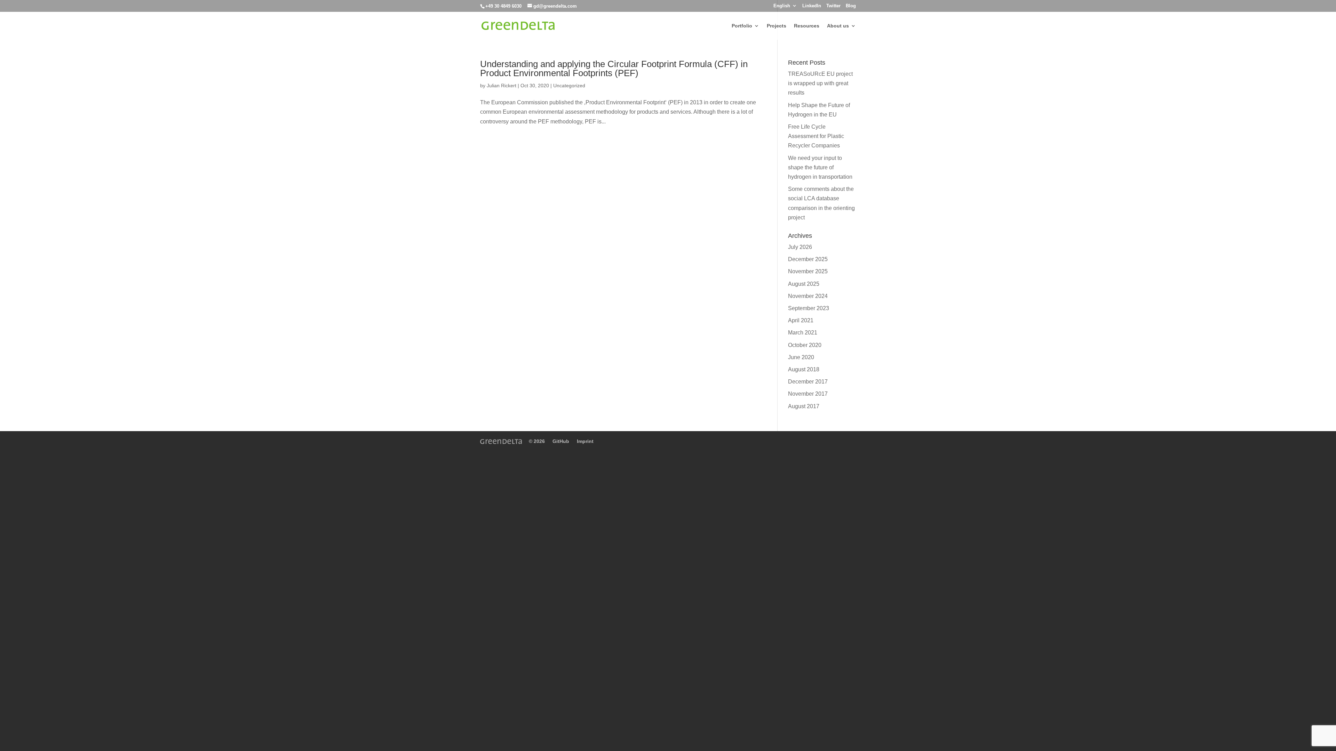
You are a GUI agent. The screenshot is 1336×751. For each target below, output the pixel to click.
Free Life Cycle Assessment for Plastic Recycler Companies (816, 136)
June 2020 (801, 357)
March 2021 (802, 333)
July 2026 (800, 247)
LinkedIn (811, 5)
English (781, 5)
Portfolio (742, 26)
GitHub (560, 441)
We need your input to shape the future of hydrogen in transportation (820, 167)
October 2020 (804, 345)
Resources (806, 26)
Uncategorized (569, 85)
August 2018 (803, 369)
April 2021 (800, 320)
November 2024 (808, 296)
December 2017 (808, 382)
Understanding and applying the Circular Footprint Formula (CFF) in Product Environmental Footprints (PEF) (614, 68)
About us (838, 26)
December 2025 (808, 259)
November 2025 (808, 271)
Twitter (833, 5)
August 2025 (803, 284)
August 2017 (803, 406)
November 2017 (808, 394)
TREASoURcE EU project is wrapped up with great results (820, 83)
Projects (776, 26)
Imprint (585, 441)
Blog (851, 5)
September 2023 (808, 308)
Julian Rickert (501, 85)
